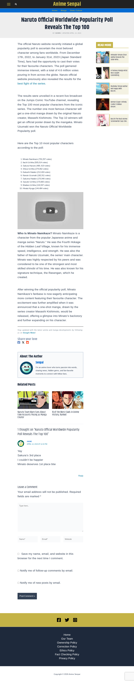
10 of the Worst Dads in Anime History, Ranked (65, 413)
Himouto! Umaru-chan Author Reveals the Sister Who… (119, 57)
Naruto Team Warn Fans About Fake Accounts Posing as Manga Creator (32, 414)
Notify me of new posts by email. (40, 582)
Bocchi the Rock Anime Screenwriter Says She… (119, 120)
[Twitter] (23, 342)
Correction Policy (67, 646)
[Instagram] (75, 620)
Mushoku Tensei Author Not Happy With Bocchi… (119, 89)
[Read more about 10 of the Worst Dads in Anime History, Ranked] (67, 400)
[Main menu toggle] (8, 4)
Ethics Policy (67, 650)
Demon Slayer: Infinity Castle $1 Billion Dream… (119, 104)
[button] (16, 4)
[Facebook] (19, 342)
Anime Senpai (67, 4)
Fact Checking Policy (67, 654)
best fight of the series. (32, 83)
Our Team (67, 638)
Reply (80, 476)
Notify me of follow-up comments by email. (46, 570)
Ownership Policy (67, 642)
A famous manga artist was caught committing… (119, 73)
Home (67, 634)
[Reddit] (27, 342)
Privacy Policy (67, 658)
